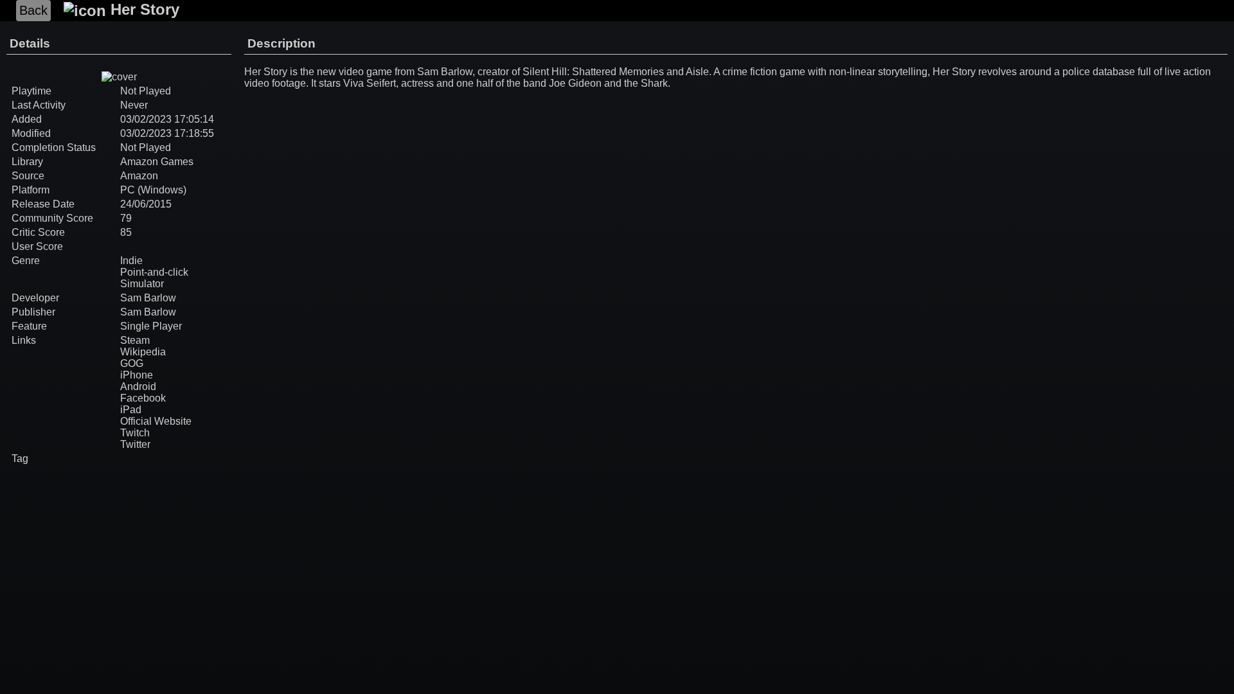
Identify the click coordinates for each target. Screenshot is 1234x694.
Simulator (142, 283)
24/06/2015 (146, 204)
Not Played (145, 147)
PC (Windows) (153, 189)
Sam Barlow (148, 297)
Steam (135, 340)
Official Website (156, 421)
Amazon (139, 175)
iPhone (136, 374)
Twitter (135, 444)
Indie (131, 260)
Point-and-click (154, 272)
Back (33, 10)
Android (138, 386)
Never (134, 105)
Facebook (143, 398)
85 (126, 232)
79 (126, 218)
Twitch (135, 432)
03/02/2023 (146, 119)
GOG (131, 363)
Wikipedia (143, 351)
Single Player (151, 326)
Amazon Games (156, 161)
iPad (130, 409)
